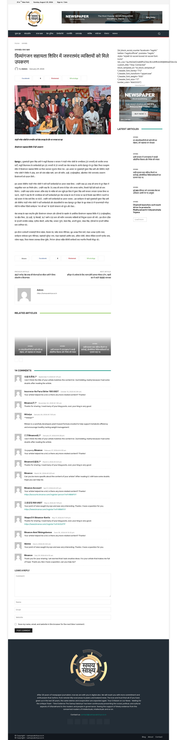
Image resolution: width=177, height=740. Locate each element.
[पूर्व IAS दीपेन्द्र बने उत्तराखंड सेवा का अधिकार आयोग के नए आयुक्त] (124, 190)
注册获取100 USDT (33, 503)
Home (17, 43)
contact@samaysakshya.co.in (93, 715)
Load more (139, 219)
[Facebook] (147, 2)
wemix (27, 544)
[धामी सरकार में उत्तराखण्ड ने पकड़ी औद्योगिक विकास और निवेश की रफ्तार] (63, 336)
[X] (154, 2)
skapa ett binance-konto (37, 517)
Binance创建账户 (32, 461)
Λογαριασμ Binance (33, 450)
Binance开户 (30, 403)
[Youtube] (160, 2)
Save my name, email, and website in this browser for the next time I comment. (51, 624)
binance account (33, 488)
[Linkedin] (85, 721)
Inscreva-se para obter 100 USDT (41, 391)
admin (25, 69)
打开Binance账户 (32, 435)
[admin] (17, 69)
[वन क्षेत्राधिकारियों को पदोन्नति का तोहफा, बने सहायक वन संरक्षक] (30, 336)
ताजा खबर (26, 50)
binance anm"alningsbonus (38, 532)
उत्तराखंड (24, 43)
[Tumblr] (99, 721)
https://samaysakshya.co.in (47, 293)
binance (28, 473)
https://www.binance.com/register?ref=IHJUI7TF (44, 524)
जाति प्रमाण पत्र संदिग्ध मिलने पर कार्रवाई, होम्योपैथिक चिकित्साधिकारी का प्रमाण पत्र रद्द (95, 349)
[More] (84, 78)
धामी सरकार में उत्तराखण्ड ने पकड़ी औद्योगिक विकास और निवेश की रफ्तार (63, 350)
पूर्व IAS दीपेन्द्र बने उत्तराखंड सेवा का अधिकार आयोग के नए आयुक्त (146, 191)
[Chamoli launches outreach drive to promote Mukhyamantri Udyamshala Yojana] (124, 207)
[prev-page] (16, 360)
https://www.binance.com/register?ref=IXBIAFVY (45, 509)
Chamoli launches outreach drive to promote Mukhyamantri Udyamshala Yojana (147, 209)
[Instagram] (150, 2)
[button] (159, 33)
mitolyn (28, 414)
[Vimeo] (157, 2)
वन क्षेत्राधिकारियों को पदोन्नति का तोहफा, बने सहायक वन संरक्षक (30, 350)
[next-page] (21, 360)
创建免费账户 (30, 376)
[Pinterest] (92, 721)
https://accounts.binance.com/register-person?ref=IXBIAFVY (50, 495)
